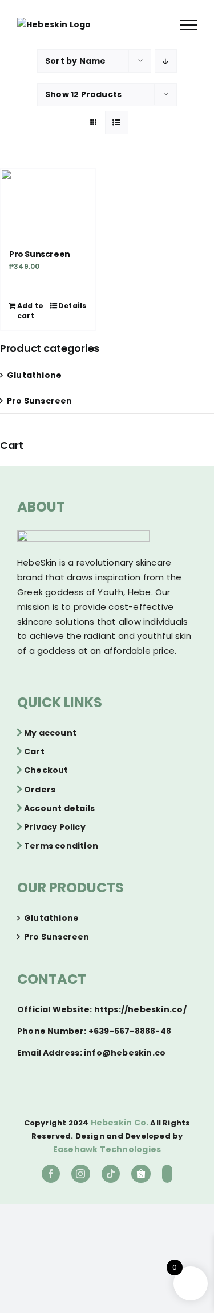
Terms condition (61, 845)
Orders (39, 789)
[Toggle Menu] (188, 25)
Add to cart (30, 311)
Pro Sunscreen (39, 254)
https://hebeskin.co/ (140, 1009)
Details (72, 305)
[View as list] (117, 122)
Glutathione (34, 375)
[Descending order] (166, 61)
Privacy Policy (55, 827)
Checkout (46, 770)
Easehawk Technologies (107, 1149)
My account (50, 732)
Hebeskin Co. (119, 1122)
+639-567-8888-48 (129, 1031)
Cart (34, 751)
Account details (59, 808)
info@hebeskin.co (124, 1052)
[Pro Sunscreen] (48, 200)
